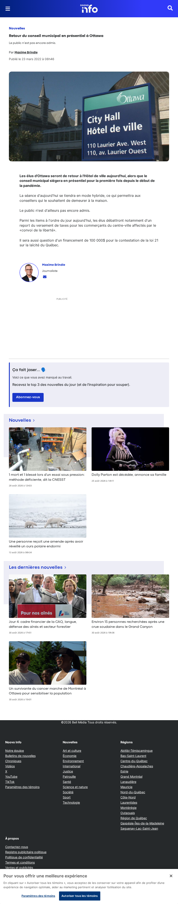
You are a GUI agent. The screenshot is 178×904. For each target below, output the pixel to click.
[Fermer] (171, 876)
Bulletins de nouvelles (20, 756)
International (71, 766)
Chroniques (13, 761)
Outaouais (127, 813)
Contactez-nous (16, 847)
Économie (69, 756)
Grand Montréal (131, 776)
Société (68, 792)
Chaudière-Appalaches (136, 766)
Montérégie (128, 807)
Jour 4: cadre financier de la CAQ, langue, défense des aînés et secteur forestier (43, 624)
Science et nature (75, 787)
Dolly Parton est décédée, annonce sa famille (129, 474)
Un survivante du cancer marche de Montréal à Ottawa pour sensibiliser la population (47, 691)
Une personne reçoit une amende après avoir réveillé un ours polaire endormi (46, 544)
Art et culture (72, 750)
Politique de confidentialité (24, 857)
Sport (67, 797)
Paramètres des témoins (22, 787)
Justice (68, 771)
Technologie (71, 802)
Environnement (73, 761)
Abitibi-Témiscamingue (136, 750)
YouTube (11, 776)
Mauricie (126, 787)
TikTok (10, 782)
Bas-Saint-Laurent (133, 756)
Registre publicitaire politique (25, 852)
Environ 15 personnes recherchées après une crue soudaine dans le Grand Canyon (128, 624)
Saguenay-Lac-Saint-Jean (139, 828)
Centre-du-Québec (134, 761)
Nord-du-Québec (132, 792)
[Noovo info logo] (89, 9)
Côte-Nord (128, 797)
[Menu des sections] (7, 8)
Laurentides (128, 802)
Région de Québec (133, 818)
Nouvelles (17, 28)
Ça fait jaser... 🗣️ (29, 370)
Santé (67, 782)
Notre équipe (14, 750)
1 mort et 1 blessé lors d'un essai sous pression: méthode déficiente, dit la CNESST (47, 477)
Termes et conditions (20, 862)
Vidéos (10, 766)
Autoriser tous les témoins (79, 896)
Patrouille (69, 776)
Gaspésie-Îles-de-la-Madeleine (142, 823)
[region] (89, 886)
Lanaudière (128, 782)
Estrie (124, 771)
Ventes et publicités (19, 867)
